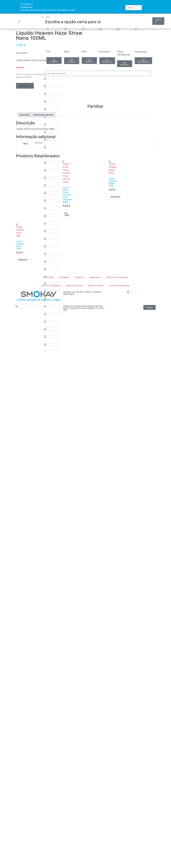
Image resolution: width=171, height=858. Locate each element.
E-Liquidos (26, 74)
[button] (25, 86)
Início (18, 74)
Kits (47, 17)
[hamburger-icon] (150, 16)
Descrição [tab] (24, 114)
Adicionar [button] (23, 259)
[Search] (127, 12)
